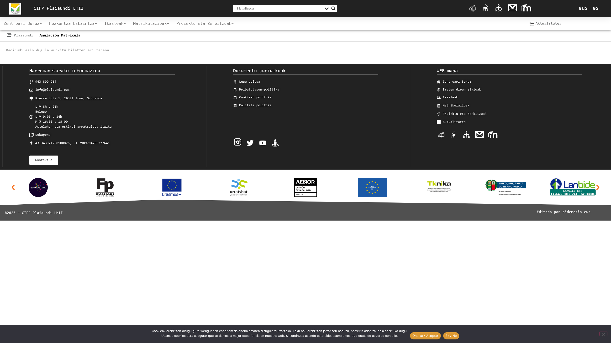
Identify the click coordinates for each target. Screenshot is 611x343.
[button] (13, 187)
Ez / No (451, 336)
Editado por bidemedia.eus (563, 212)
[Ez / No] (603, 334)
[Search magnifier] (333, 8)
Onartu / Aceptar (425, 336)
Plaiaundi (23, 35)
